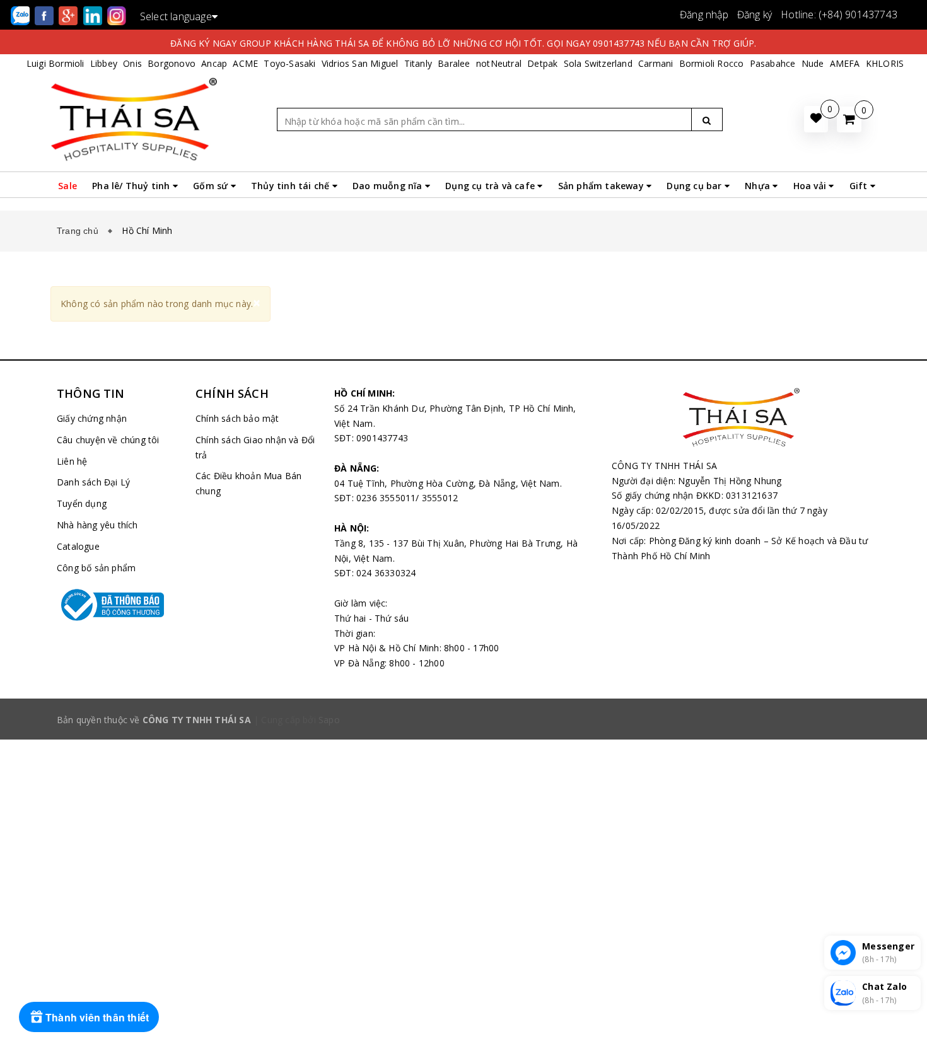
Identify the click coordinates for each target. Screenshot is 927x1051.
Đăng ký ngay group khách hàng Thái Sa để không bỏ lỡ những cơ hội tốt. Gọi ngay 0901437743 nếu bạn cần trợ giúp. (463, 43)
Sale (67, 186)
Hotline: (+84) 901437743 (839, 14)
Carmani (655, 63)
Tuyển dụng (82, 503)
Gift (859, 186)
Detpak (542, 63)
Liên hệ (72, 461)
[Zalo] (21, 15)
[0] (849, 119)
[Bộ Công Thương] (117, 604)
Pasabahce (773, 63)
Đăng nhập (704, 14)
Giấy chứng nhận (92, 418)
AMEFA (845, 63)
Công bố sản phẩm (96, 568)
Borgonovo (171, 63)
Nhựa (758, 186)
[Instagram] (116, 15)
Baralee (454, 63)
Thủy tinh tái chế (291, 186)
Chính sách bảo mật (237, 418)
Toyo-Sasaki (289, 63)
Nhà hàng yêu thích (97, 525)
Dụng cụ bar (695, 186)
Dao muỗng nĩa (389, 186)
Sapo (329, 720)
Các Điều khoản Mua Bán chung (248, 483)
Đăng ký (754, 14)
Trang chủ (80, 231)
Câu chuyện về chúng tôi (108, 440)
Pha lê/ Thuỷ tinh (132, 186)
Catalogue (78, 546)
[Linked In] (94, 15)
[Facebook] (45, 15)
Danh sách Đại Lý (93, 482)
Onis (132, 63)
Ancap (214, 63)
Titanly (418, 63)
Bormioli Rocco (711, 63)
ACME (245, 63)
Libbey (103, 63)
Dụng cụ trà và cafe (491, 186)
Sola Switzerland (598, 63)
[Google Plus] (69, 15)
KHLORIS (885, 63)
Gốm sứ (211, 186)
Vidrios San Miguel (360, 63)
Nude (813, 63)
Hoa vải (811, 186)
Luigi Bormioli (55, 63)
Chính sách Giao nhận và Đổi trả (255, 447)
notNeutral (499, 63)
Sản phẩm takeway (602, 186)
